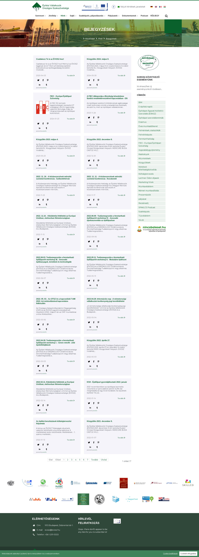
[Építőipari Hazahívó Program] (148, 62)
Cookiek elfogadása (188, 554)
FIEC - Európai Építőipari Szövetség (150, 144)
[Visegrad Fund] (132, 499)
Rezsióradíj (143, 203)
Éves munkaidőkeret (148, 126)
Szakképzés (144, 212)
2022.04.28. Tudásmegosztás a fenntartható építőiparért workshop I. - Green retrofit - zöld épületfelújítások (55, 342)
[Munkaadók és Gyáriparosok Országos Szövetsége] (123, 483)
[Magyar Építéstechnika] (91, 483)
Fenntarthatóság (146, 139)
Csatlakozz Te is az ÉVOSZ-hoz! (50, 59)
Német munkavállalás (149, 191)
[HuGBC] (59, 483)
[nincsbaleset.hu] (151, 229)
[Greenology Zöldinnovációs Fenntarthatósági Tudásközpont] (43, 483)
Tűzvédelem (144, 216)
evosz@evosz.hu (52, 530)
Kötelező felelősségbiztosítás (148, 168)
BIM (140, 102)
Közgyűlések (144, 163)
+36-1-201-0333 (52, 534)
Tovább (70, 75)
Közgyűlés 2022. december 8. (99, 139)
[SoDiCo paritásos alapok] (35, 499)
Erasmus (142, 122)
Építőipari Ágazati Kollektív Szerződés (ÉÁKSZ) (151, 112)
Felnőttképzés (145, 135)
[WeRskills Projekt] (164, 499)
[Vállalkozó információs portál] (148, 499)
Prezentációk (145, 195)
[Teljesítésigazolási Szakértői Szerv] (83, 499)
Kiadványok (144, 154)
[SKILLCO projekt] (188, 483)
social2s (44, 87)
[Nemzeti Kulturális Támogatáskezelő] (140, 483)
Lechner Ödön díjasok (149, 178)
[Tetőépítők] (99, 499)
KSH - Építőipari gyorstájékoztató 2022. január (107, 382)
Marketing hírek (146, 182)
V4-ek (141, 220)
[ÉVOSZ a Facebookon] (113, 7)
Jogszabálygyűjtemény (149, 150)
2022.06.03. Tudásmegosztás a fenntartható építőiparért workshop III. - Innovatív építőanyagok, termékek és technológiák (55, 259)
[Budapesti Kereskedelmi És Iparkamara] (11, 483)
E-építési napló (145, 107)
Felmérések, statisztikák (149, 130)
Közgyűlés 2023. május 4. (47, 139)
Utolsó (104, 460)
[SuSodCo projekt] (51, 499)
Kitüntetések (145, 158)
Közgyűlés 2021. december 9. (99, 421)
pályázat (142, 199)
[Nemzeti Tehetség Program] (156, 483)
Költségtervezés (146, 174)
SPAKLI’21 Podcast (147, 207)
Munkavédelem (146, 186)
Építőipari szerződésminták (151, 118)
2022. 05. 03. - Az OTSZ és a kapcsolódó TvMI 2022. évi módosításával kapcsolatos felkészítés (55, 301)
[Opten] (172, 483)
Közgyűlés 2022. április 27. (98, 340)
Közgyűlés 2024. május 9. (98, 59)
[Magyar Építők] (107, 483)
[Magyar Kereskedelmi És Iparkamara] (75, 483)
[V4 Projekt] (115, 499)
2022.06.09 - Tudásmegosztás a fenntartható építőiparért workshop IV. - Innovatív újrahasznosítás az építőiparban (106, 218)
